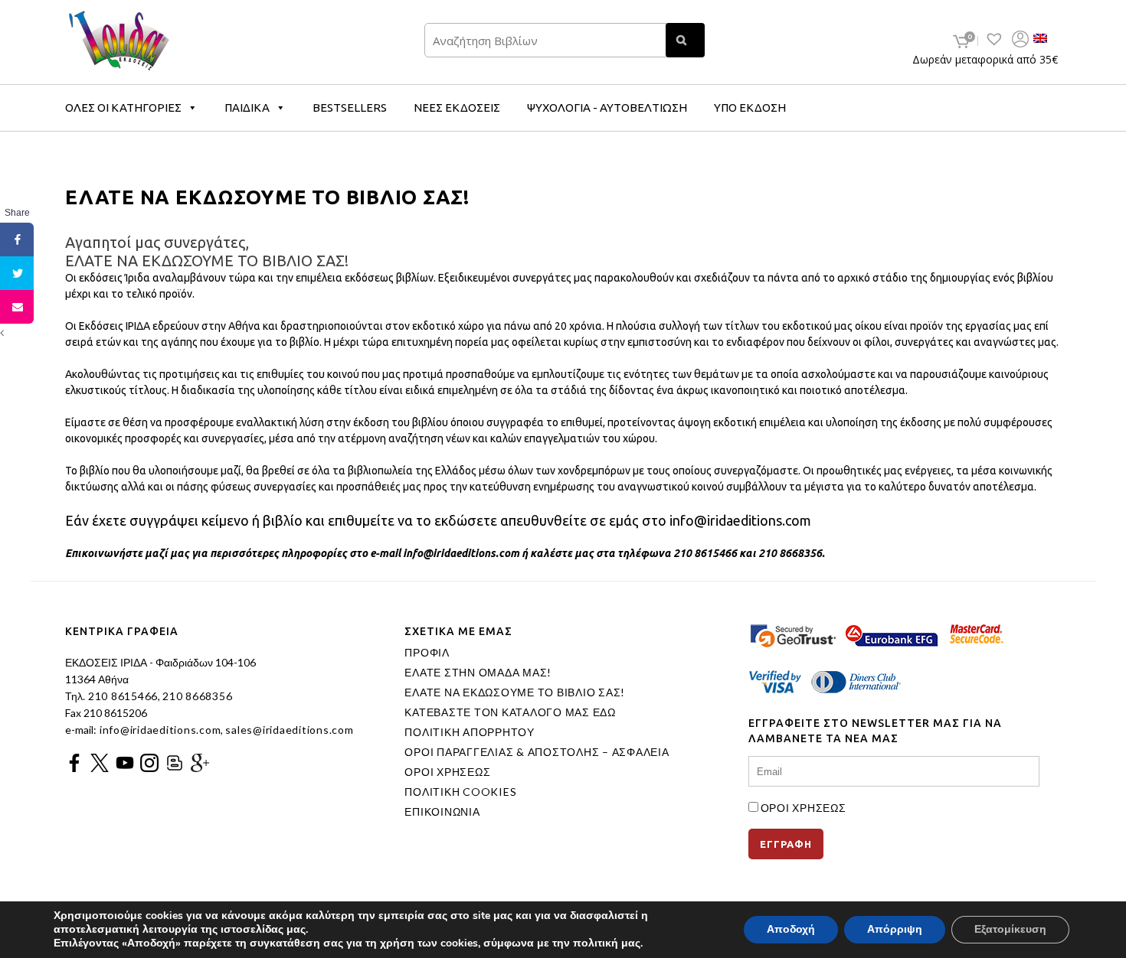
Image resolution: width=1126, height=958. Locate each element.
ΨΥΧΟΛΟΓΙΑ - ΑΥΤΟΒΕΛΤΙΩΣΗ (607, 107)
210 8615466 (121, 695)
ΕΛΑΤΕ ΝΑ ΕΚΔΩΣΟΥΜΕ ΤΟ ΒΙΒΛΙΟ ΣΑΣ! (514, 692)
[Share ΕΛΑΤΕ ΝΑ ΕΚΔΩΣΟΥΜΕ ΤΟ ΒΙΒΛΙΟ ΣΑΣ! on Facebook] (17, 239)
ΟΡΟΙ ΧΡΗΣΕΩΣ (447, 772)
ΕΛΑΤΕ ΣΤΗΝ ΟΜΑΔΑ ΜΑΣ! (478, 672)
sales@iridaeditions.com (289, 729)
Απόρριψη (894, 929)
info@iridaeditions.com (159, 729)
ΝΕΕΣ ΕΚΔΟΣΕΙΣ (457, 107)
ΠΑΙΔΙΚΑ (247, 107)
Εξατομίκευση (1010, 929)
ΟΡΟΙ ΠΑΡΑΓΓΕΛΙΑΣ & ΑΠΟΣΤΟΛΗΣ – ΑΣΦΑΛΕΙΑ (536, 752)
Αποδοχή (791, 929)
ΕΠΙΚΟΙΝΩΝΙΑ (442, 812)
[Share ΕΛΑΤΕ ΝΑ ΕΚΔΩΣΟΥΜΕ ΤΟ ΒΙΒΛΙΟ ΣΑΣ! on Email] (17, 307)
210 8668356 (197, 695)
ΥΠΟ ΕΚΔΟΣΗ (750, 107)
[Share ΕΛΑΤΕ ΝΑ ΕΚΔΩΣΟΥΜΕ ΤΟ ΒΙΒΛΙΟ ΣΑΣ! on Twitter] (17, 273)
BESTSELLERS (350, 107)
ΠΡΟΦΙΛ (427, 653)
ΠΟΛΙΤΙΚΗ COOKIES (460, 792)
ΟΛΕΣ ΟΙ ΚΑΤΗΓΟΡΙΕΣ (123, 107)
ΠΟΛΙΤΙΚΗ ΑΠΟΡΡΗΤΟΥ (469, 732)
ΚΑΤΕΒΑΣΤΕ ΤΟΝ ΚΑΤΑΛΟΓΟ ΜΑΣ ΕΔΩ (510, 712)
